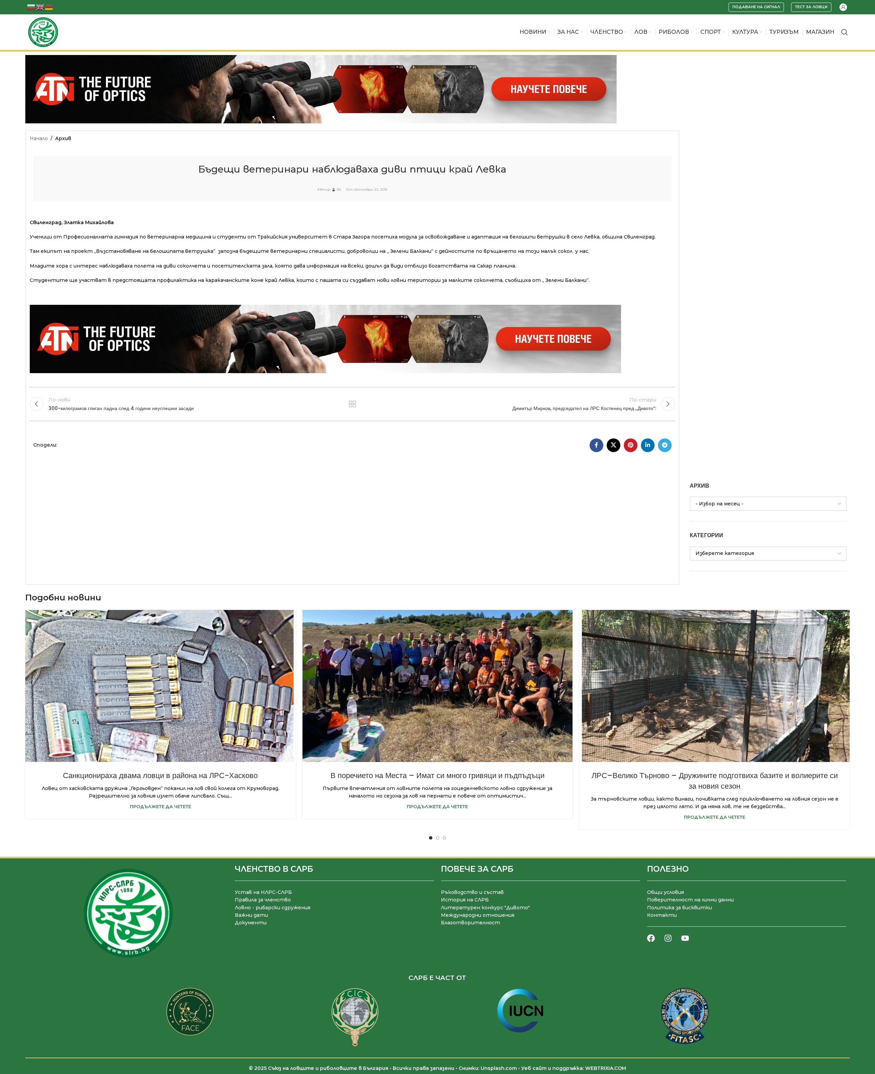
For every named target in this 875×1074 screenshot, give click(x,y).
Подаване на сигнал (756, 6)
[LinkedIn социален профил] (648, 445)
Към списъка (352, 404)
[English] (40, 6)
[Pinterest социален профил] (630, 445)
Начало (39, 138)
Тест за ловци (811, 6)
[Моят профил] (843, 7)
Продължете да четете (160, 806)
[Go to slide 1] (430, 838)
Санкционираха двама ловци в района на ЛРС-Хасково (160, 775)
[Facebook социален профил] (596, 445)
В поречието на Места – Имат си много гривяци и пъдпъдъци (437, 775)
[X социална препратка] (613, 445)
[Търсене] (844, 32)
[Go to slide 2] (437, 838)
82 (339, 189)
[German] (49, 6)
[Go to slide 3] (444, 838)
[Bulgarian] (31, 6)
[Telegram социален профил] (665, 445)
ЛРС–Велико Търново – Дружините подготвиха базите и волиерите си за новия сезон (715, 780)
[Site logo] (43, 32)
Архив (63, 138)
